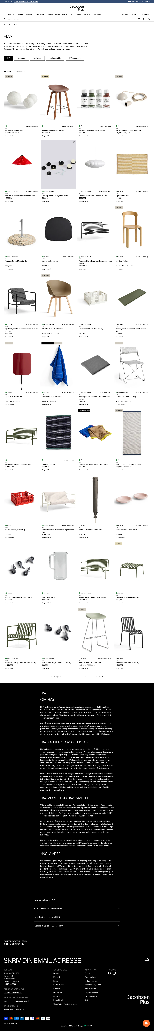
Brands (11, 25)
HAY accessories (75, 58)
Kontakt (56, 977)
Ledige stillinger (91, 981)
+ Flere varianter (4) (105, 191)
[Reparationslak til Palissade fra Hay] (95, 98)
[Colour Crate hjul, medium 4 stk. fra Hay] (58, 631)
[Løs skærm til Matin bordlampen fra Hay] (22, 164)
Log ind (56, 973)
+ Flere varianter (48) (68, 324)
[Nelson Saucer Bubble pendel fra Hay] (95, 164)
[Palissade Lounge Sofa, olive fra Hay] (22, 432)
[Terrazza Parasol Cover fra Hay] (95, 498)
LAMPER (50, 14)
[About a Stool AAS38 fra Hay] (95, 631)
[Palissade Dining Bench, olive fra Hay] (95, 565)
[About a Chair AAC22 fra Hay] (58, 297)
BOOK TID (135, 14)
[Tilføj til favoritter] (74, 142)
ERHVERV (147, 1)
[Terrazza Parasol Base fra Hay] (22, 229)
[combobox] (40, 19)
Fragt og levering (91, 992)
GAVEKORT (125, 14)
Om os (87, 973)
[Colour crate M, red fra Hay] (22, 498)
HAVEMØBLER (39, 14)
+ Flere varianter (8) (142, 126)
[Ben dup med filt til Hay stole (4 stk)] (58, 164)
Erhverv (56, 996)
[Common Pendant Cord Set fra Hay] (132, 98)
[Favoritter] (139, 19)
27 (86, 676)
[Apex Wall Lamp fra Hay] (22, 365)
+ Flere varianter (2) (68, 392)
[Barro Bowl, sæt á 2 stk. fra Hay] (132, 498)
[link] (56, 676)
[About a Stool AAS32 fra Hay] (58, 98)
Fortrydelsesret (91, 996)
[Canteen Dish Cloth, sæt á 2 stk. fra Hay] (95, 432)
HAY (17, 25)
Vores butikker (90, 977)
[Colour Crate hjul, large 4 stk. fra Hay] (22, 565)
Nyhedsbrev (58, 992)
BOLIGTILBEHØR (61, 14)
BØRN (71, 14)
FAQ (86, 1000)
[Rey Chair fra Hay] (132, 229)
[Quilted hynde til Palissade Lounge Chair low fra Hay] (22, 297)
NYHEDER (19, 14)
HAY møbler (21, 58)
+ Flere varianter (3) (32, 126)
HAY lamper (37, 58)
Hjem (5, 25)
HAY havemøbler (55, 58)
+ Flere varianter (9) (32, 191)
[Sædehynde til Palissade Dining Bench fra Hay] (132, 297)
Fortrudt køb (58, 985)
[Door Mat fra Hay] (58, 432)
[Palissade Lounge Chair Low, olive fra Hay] (22, 631)
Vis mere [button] (66, 49)
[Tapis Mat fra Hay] (132, 164)
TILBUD (78, 14)
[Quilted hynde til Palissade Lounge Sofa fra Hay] (58, 498)
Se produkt (9, 136)
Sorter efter (8, 71)
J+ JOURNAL (146, 14)
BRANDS (87, 14)
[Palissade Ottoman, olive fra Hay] (132, 565)
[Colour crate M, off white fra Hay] (95, 297)
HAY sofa (54, 808)
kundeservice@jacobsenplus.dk (16, 1001)
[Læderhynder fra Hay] (58, 229)
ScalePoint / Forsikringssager (65, 1004)
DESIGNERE (97, 14)
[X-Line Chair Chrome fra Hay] (132, 365)
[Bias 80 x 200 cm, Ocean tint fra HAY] (132, 432)
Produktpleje (58, 1000)
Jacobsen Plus (12, 1023)
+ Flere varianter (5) (105, 126)
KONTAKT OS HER (134, 1)
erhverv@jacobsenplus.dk (14, 1009)
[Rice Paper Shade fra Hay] (22, 98)
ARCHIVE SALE (9, 14)
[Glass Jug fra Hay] (58, 565)
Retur (55, 981)
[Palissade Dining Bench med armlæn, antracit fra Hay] (95, 229)
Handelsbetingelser (93, 985)
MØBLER (29, 14)
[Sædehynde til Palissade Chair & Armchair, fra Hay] (95, 365)
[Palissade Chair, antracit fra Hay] (132, 631)
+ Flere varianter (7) (68, 460)
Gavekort (57, 988)
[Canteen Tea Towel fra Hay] (58, 365)
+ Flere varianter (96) (68, 126)
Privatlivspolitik (91, 988)
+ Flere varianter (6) (32, 392)
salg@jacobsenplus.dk (13, 992)
